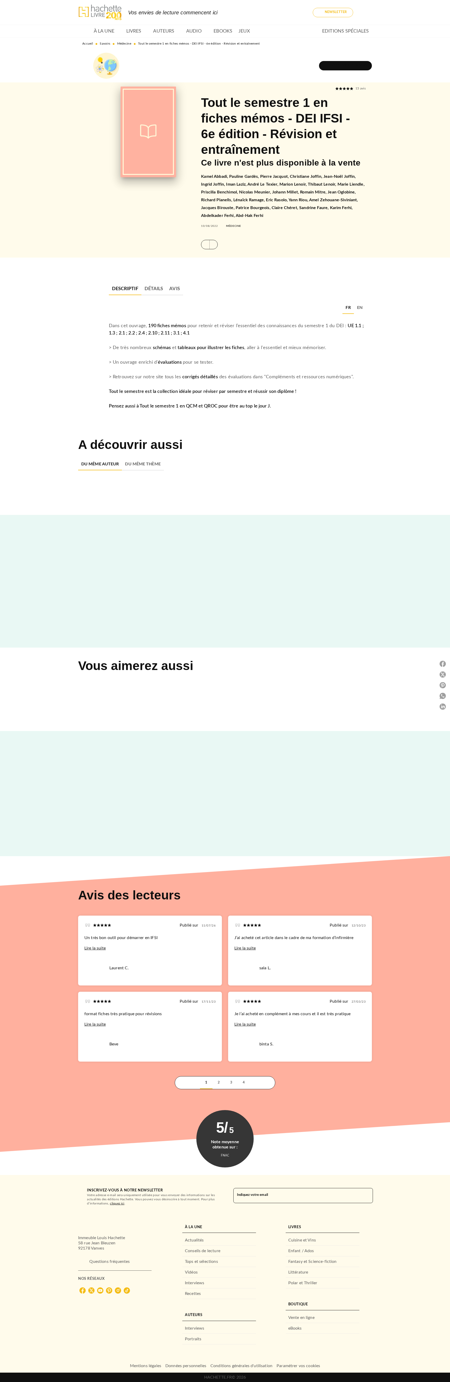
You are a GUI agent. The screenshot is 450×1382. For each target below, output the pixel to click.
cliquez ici (117, 1203)
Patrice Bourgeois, (254, 208)
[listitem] (82, 1290)
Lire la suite (95, 948)
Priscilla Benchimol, (220, 192)
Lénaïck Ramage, (249, 200)
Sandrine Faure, (314, 208)
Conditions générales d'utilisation (241, 1366)
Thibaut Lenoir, (322, 184)
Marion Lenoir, (293, 184)
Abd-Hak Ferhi (249, 216)
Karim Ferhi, (341, 208)
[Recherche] (365, 12)
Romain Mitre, (314, 192)
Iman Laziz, (236, 184)
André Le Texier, (263, 184)
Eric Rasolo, (277, 200)
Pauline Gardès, (244, 176)
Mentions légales (145, 1366)
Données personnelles (185, 1366)
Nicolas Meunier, (255, 192)
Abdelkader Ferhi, (218, 216)
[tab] (84, 31)
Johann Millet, (286, 192)
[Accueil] (100, 12)
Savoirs (105, 43)
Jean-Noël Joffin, (339, 176)
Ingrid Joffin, (213, 184)
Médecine (124, 43)
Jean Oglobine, (342, 192)
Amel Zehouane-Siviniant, (333, 200)
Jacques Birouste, (218, 208)
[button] (333, 12)
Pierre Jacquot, (275, 176)
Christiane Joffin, (306, 176)
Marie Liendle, (351, 184)
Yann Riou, (299, 200)
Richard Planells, (217, 200)
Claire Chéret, (285, 208)
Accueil (87, 43)
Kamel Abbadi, (215, 176)
